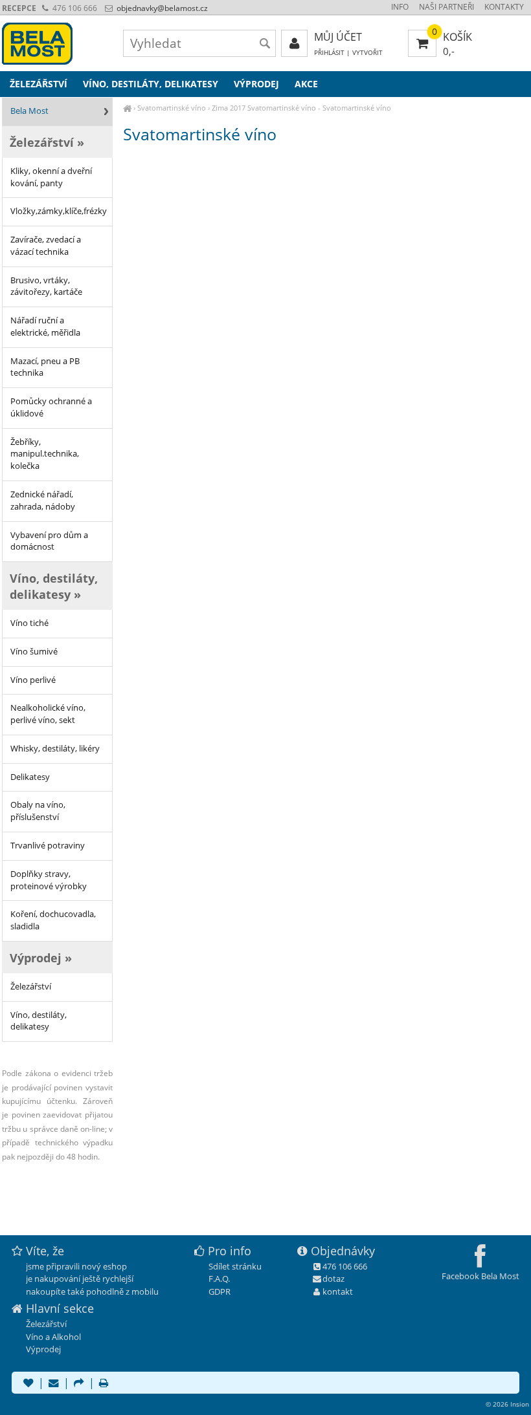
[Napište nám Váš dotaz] (54, 1384)
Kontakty (504, 6)
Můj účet (338, 37)
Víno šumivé (34, 651)
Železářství (30, 986)
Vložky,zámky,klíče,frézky (58, 211)
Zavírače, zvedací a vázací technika (45, 245)
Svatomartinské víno (171, 108)
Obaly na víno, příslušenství (37, 811)
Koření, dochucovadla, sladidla (53, 920)
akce (306, 84)
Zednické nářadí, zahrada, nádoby (42, 500)
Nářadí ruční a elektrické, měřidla (45, 326)
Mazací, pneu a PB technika (45, 367)
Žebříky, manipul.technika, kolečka (44, 454)
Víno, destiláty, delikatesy (38, 1021)
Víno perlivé (33, 680)
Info (400, 6)
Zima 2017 (228, 108)
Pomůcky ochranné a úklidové (51, 407)
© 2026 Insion (507, 1404)
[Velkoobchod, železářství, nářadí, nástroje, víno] (127, 108)
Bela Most (29, 110)
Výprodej (256, 84)
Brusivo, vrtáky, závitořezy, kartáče (46, 286)
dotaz (333, 1278)
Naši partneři (446, 6)
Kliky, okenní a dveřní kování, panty (51, 177)
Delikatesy (30, 777)
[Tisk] (103, 1384)
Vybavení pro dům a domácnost (49, 541)
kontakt (337, 1291)
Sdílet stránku (235, 1266)
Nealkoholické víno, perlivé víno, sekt (47, 714)
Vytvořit (367, 53)
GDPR (220, 1291)
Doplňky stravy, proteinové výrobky (48, 880)
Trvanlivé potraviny (47, 845)
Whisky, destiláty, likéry (55, 748)
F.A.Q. (219, 1278)
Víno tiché (29, 623)
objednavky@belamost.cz (161, 8)
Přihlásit (329, 53)
